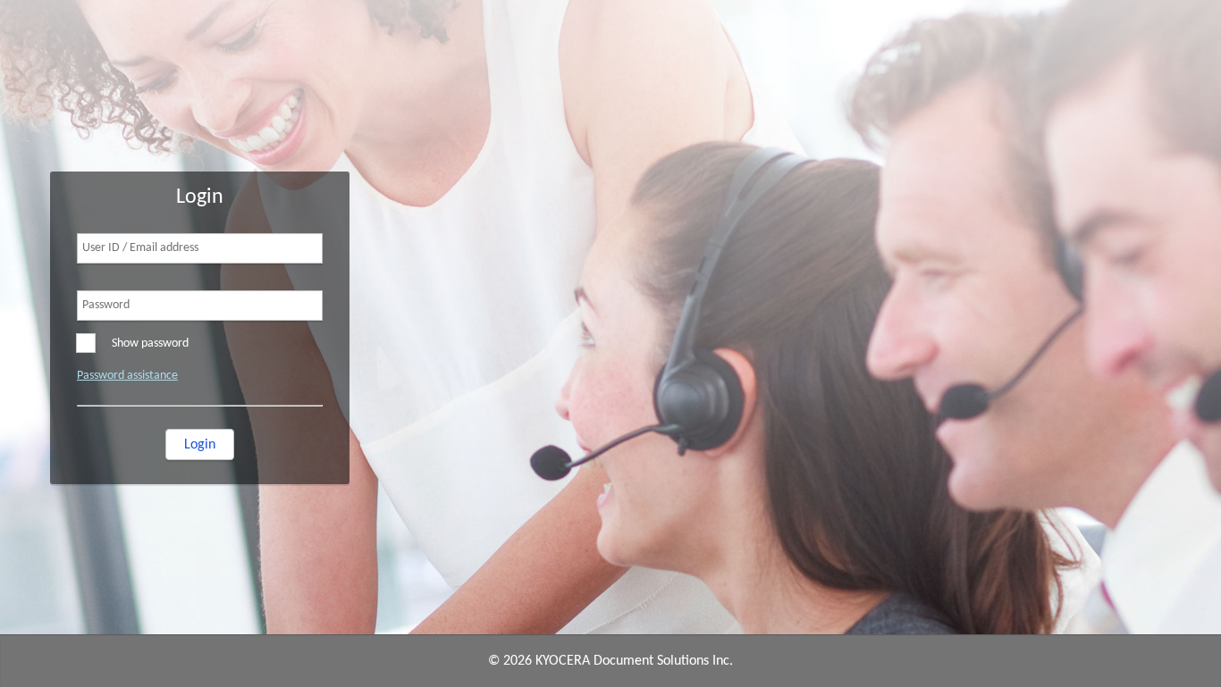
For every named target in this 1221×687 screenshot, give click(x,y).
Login (199, 445)
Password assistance (127, 375)
